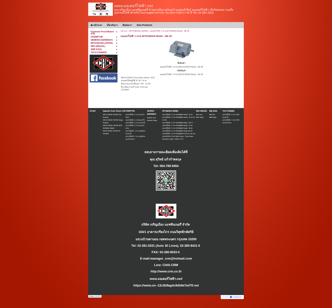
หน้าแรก (124, 31)
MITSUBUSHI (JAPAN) (138, 31)
